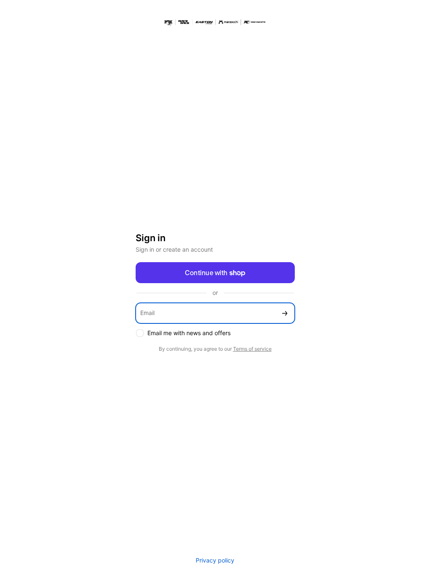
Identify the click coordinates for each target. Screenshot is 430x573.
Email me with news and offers (189, 332)
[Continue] (285, 313)
